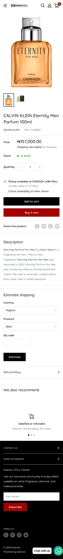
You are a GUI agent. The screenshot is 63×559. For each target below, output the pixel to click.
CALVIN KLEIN (11, 129)
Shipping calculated (29, 147)
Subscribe (15, 507)
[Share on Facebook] (37, 226)
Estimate (14, 357)
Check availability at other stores (28, 191)
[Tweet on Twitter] (50, 226)
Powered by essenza (14, 551)
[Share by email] (57, 226)
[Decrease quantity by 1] (21, 167)
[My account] (49, 5)
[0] (56, 5)
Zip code (9, 335)
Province (9, 319)
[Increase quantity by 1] (39, 167)
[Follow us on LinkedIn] (25, 535)
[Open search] (43, 5)
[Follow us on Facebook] (6, 535)
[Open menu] (5, 5)
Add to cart (31, 201)
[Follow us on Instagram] (19, 535)
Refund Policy (12, 372)
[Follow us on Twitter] (12, 535)
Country (9, 302)
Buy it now (31, 212)
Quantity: (9, 166)
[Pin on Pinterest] (43, 226)
